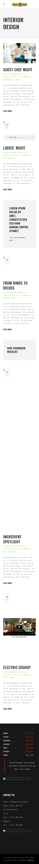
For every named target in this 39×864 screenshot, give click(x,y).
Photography (9, 80)
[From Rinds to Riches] (19, 267)
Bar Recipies (9, 158)
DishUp (6, 298)
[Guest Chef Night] (19, 53)
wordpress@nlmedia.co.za (17, 74)
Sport (18, 80)
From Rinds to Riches (15, 285)
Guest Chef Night (17, 69)
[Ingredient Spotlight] (19, 449)
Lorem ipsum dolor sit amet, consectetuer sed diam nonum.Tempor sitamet (18, 219)
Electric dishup (17, 667)
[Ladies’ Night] (19, 131)
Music (6, 677)
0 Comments (25, 77)
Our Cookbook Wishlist (16, 350)
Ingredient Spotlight (12, 539)
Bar (5, 552)
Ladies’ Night (14, 148)
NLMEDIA (31, 860)
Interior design (11, 77)
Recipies (12, 552)
